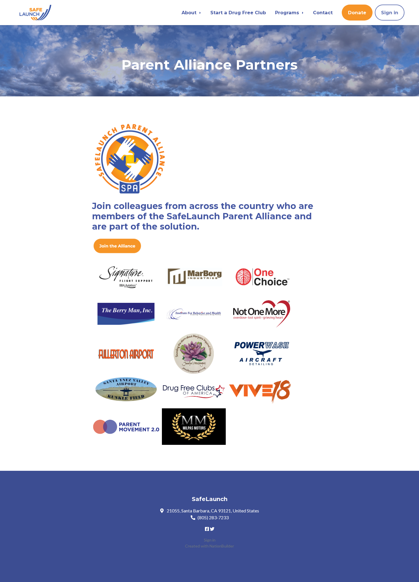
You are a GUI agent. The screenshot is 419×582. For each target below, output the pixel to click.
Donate (357, 12)
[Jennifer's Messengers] (194, 354)
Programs (287, 12)
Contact (323, 12)
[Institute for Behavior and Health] (194, 314)
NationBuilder (222, 546)
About (190, 12)
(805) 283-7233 (213, 517)
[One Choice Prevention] (262, 277)
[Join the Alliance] (117, 245)
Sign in (389, 12)
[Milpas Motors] (194, 426)
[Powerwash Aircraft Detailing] (262, 354)
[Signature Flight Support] (126, 276)
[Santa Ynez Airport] (126, 389)
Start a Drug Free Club (238, 12)
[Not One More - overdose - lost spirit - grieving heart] (262, 313)
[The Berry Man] (126, 314)
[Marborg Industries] (194, 277)
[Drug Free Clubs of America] (194, 391)
